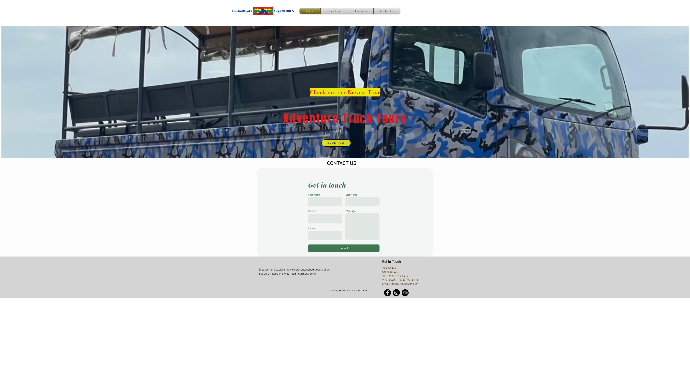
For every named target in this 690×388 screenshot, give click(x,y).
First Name (314, 194)
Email (311, 211)
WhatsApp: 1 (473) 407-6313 (400, 280)
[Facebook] (387, 292)
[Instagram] (396, 292)
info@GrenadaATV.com (404, 284)
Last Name (351, 194)
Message (351, 211)
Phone (311, 228)
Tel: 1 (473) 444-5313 (395, 276)
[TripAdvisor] (405, 292)
